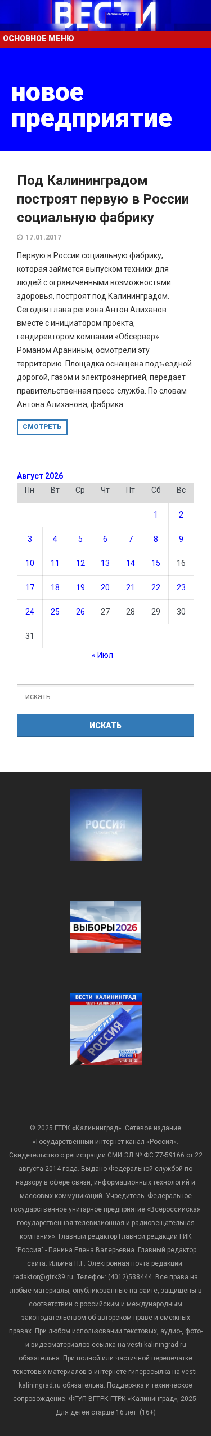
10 (29, 563)
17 (29, 587)
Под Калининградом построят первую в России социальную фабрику (103, 199)
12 (80, 563)
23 (181, 587)
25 (55, 611)
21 (130, 587)
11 (55, 563)
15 (155, 563)
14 (130, 563)
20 (105, 587)
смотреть (42, 427)
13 (105, 563)
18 (55, 587)
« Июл (102, 655)
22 (155, 587)
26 (80, 611)
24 (29, 611)
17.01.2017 (43, 237)
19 (80, 587)
